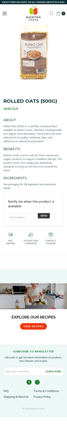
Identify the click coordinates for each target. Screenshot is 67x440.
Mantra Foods (37, 408)
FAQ (6, 391)
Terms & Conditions (46, 391)
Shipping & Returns (16, 397)
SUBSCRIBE (53, 371)
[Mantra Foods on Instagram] (37, 382)
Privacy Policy (42, 397)
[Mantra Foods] (33, 13)
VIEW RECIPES (33, 326)
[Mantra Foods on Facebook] (29, 382)
